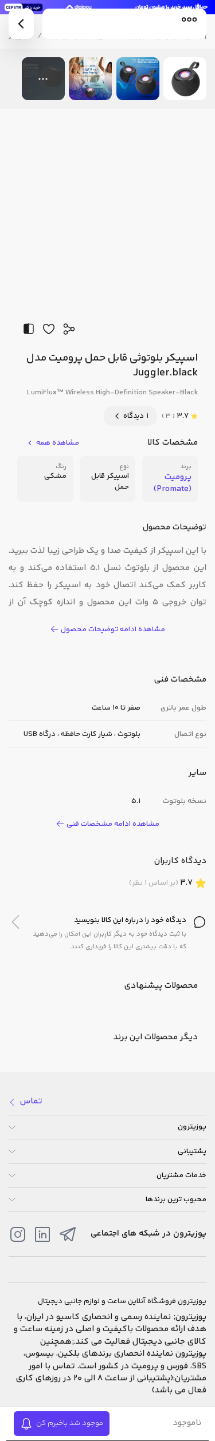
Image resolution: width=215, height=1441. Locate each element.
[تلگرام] (67, 1234)
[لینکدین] (42, 1234)
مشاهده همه (57, 443)
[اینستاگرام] (18, 1234)
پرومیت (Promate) (172, 483)
